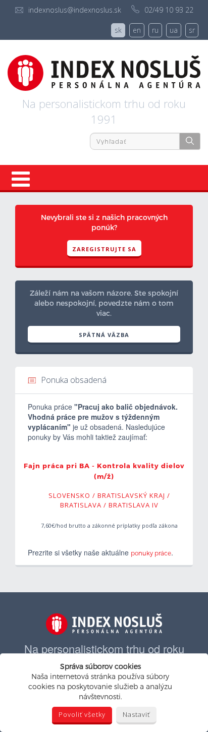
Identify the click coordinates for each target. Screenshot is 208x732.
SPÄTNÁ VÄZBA (104, 335)
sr (192, 30)
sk (118, 30)
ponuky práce (151, 552)
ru (155, 30)
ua (174, 30)
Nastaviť (136, 714)
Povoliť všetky (82, 714)
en (137, 30)
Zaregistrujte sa (104, 249)
